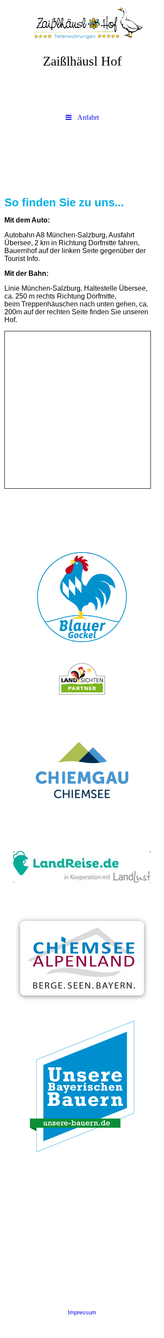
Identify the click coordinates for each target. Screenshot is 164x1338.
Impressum (82, 1312)
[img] (82, 24)
